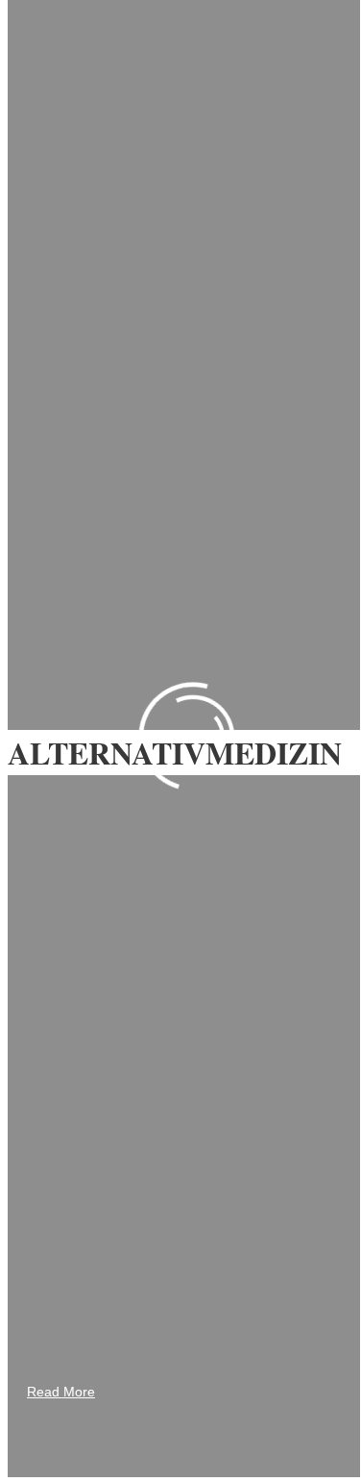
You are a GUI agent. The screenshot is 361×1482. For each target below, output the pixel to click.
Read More (61, 1391)
